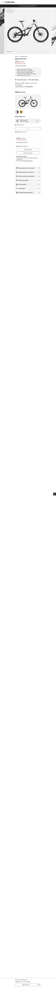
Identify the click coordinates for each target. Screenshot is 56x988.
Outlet (16, 56)
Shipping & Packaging (28, 160)
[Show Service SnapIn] (54, 494)
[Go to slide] (16, 51)
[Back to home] (9, 2)
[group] (28, 30)
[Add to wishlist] (39, 984)
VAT (21, 159)
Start (37, 121)
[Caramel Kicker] (21, 112)
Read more (34, 158)
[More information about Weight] (23, 83)
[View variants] (1, 52)
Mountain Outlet (23, 56)
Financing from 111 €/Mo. (20, 65)
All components (18, 85)
